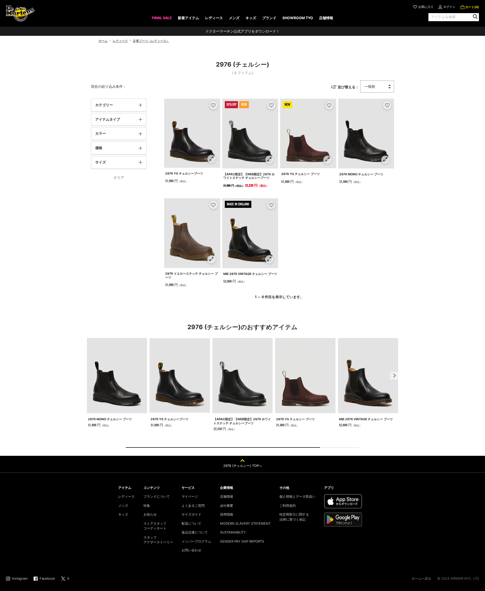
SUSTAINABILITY (233, 532)
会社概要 (226, 505)
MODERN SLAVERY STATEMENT (245, 523)
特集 (146, 505)
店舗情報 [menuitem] (326, 18)
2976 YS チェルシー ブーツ (300, 174)
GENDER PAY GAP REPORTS (242, 541)
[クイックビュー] (211, 158)
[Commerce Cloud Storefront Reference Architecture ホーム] (20, 13)
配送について (191, 523)
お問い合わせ (191, 550)
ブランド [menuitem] (269, 18)
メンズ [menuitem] (234, 18)
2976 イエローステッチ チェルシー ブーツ (191, 275)
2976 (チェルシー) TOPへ (242, 466)
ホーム (103, 41)
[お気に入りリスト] (213, 105)
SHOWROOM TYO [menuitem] (297, 18)
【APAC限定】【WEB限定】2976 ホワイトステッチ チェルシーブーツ (249, 176)
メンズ (123, 505)
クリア (118, 177)
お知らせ (150, 514)
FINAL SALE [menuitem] (162, 18)
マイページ (190, 496)
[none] (162, 19)
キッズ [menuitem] (251, 18)
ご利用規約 (287, 505)
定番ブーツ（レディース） (151, 41)
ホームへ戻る (421, 578)
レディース (120, 41)
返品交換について (195, 532)
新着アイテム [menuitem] (188, 18)
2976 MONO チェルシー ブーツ (361, 174)
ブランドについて (156, 496)
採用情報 (226, 514)
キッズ (123, 514)
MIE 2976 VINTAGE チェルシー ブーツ (250, 274)
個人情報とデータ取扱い (297, 496)
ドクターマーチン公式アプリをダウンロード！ (242, 31)
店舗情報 (226, 496)
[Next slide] (394, 376)
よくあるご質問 (193, 505)
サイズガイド (191, 514)
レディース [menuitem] (214, 18)
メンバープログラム (196, 541)
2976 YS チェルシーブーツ (184, 173)
